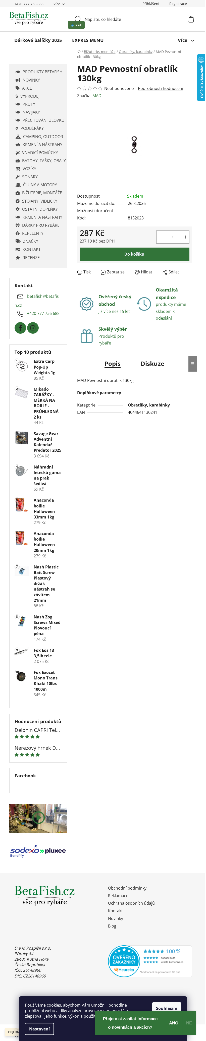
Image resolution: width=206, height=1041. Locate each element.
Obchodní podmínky (127, 888)
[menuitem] (38, 40)
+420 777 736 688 (28, 4)
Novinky (115, 918)
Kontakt (115, 910)
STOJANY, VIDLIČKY (39, 201)
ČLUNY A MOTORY (40, 185)
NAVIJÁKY (31, 112)
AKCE (27, 88)
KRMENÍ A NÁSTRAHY (42, 144)
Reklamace (118, 895)
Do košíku (134, 254)
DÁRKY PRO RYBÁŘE (41, 225)
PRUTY (29, 104)
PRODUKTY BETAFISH (43, 72)
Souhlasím (166, 1008)
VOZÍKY (29, 168)
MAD (96, 95)
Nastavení (39, 1029)
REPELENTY (32, 233)
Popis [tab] (113, 363)
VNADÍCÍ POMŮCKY (40, 152)
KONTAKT (32, 249)
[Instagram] (33, 328)
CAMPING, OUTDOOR (43, 136)
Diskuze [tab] (152, 363)
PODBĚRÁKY (32, 128)
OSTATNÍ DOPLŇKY (40, 209)
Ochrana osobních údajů (131, 903)
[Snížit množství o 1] (160, 237)
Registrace (178, 3)
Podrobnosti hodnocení (160, 88)
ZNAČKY (30, 241)
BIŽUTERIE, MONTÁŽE (42, 193)
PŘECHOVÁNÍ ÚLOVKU (44, 120)
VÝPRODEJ (29, 96)
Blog (112, 926)
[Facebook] (20, 328)
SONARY (30, 177)
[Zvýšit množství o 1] (185, 237)
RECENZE (31, 257)
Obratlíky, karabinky (149, 405)
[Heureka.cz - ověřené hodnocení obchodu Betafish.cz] (150, 961)
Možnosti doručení (95, 210)
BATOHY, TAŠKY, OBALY (44, 160)
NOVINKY (31, 80)
